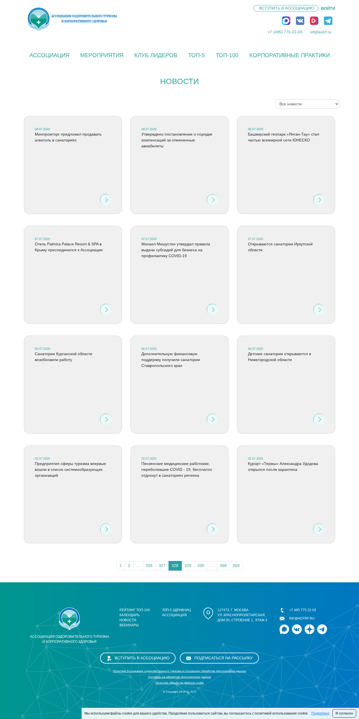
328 (175, 565)
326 (149, 565)
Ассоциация (49, 55)
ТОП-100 (227, 55)
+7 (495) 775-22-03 (285, 32)
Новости (127, 620)
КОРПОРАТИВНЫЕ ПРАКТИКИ (289, 55)
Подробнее (320, 713)
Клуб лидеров (155, 55)
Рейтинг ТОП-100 (134, 610)
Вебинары (129, 625)
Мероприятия (101, 55)
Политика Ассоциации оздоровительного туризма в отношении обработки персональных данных (179, 671)
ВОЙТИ (328, 8)
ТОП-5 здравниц (176, 610)
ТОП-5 (196, 55)
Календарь (129, 615)
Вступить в (286, 8)
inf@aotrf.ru (320, 32)
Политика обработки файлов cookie (179, 682)
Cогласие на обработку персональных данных (179, 676)
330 (200, 565)
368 (223, 565)
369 (236, 565)
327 (162, 565)
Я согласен (344, 713)
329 (188, 565)
